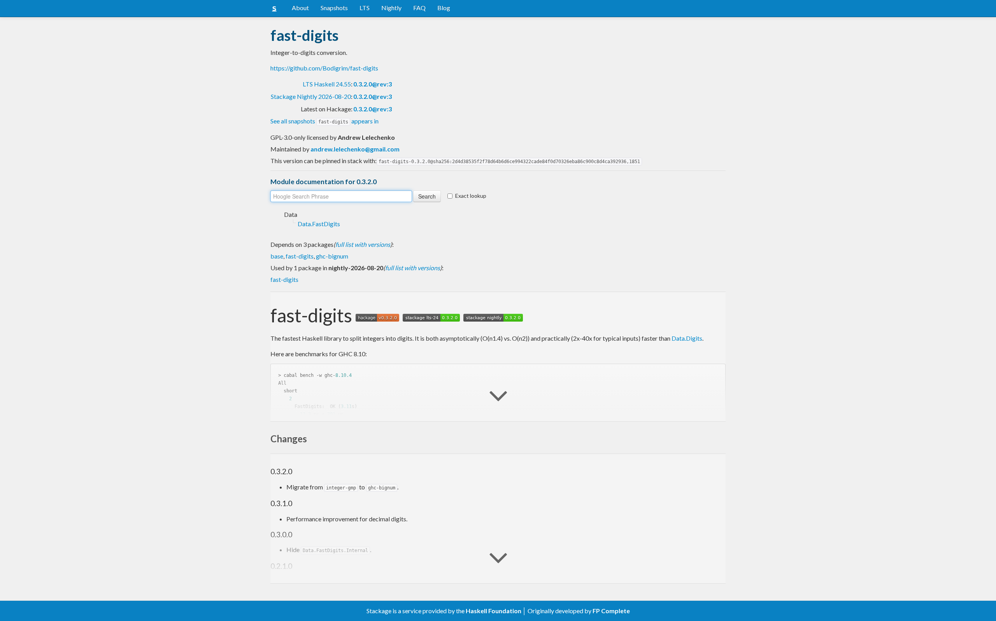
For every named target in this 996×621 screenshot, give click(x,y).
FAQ (419, 7)
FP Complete (611, 610)
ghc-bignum (332, 256)
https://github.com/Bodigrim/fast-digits (324, 68)
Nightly (391, 7)
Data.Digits (687, 338)
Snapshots (334, 7)
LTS (364, 7)
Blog (443, 7)
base (276, 256)
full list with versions (362, 244)
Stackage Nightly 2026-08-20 (311, 96)
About (300, 7)
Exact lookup (470, 195)
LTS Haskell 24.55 (327, 84)
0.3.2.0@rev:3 (372, 84)
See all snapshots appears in (324, 121)
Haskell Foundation (493, 610)
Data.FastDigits (319, 223)
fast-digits (300, 256)
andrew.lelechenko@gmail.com (355, 149)
